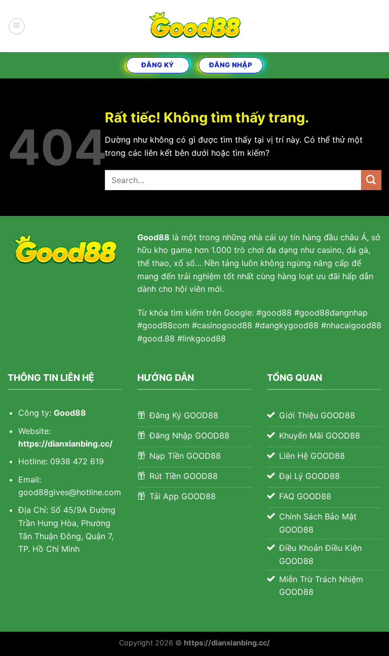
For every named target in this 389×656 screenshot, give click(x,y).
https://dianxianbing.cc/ (65, 444)
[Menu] (17, 26)
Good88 (70, 413)
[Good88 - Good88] (194, 26)
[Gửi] (371, 180)
